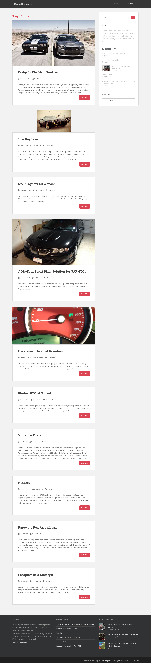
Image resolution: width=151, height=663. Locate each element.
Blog (116, 4)
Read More (84, 97)
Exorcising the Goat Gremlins (40, 351)
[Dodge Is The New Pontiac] (53, 43)
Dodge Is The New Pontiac (38, 72)
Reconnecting (107, 75)
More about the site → (20, 643)
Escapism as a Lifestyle (36, 575)
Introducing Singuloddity (110, 60)
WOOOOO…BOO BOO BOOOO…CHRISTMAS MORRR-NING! (118, 82)
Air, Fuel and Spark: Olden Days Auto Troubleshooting (75, 624)
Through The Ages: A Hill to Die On (68, 637)
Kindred (24, 483)
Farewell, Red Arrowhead (37, 527)
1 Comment (51, 190)
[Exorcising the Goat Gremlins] (53, 325)
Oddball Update (23, 3)
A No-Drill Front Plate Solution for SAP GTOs (52, 271)
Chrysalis (59, 633)
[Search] (133, 17)
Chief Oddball (38, 79)
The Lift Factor (61, 642)
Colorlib (120, 661)
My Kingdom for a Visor (36, 184)
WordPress (135, 661)
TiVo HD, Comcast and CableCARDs (115, 54)
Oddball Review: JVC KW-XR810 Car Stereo (123, 634)
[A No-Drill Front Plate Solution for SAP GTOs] (53, 242)
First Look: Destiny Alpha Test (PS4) (68, 646)
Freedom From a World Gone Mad (68, 629)
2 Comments (48, 146)
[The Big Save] (53, 121)
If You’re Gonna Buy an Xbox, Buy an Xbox (122, 67)
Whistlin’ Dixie (29, 435)
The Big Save (28, 139)
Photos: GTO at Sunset (34, 393)
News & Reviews (128, 4)
